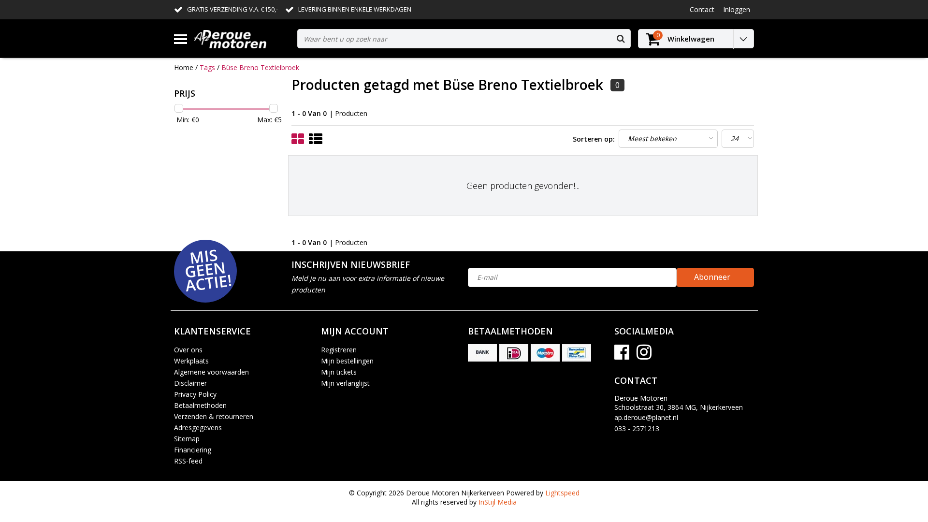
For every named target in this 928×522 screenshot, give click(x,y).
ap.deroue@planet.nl (646, 417)
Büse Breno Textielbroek (260, 67)
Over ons (188, 349)
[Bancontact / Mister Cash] (576, 353)
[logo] (242, 39)
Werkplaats (191, 360)
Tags (207, 67)
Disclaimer (190, 383)
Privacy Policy (195, 394)
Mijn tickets (339, 372)
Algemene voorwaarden (211, 372)
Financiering (192, 449)
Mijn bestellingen (347, 360)
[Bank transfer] (482, 353)
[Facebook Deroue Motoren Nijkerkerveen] (621, 355)
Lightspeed (562, 492)
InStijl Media (497, 502)
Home (183, 67)
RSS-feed (188, 460)
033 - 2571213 (636, 428)
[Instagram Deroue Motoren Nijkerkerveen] (644, 355)
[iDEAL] (513, 353)
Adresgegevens (198, 427)
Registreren (339, 349)
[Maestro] (545, 353)
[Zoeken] (620, 38)
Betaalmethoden (200, 405)
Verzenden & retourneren (213, 416)
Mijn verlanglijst (345, 383)
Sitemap (187, 438)
